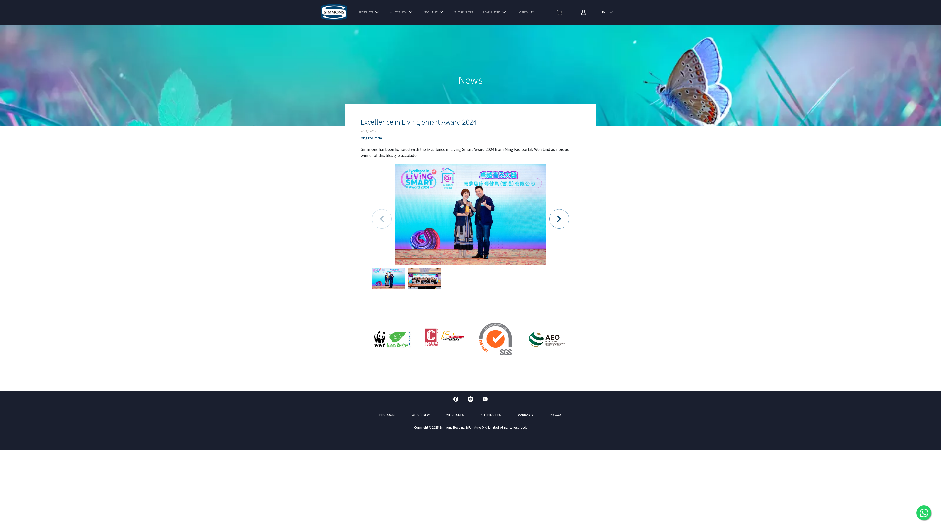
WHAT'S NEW (398, 12)
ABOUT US (430, 12)
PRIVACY (555, 414)
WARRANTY (525, 414)
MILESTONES (455, 414)
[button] (559, 219)
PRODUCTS (365, 12)
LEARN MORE (491, 12)
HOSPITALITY (525, 12)
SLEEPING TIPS (463, 12)
